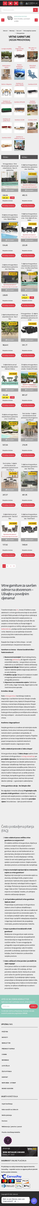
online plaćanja (13, 1160)
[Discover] (25, 1181)
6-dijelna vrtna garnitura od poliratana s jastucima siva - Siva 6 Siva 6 (29, 516)
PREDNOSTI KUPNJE (8, 1049)
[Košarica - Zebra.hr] (16, 3)
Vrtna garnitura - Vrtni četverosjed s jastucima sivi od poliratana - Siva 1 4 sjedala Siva (9, 167)
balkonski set (6, 629)
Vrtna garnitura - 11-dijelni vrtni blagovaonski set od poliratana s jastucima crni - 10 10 (29, 316)
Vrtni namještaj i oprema (29, 30)
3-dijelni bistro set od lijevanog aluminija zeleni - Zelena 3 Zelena (9, 367)
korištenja (9, 1096)
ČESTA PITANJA (7, 1071)
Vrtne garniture (20, 33)
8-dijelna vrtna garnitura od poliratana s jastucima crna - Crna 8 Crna (10, 416)
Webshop (11, 30)
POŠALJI (33, 1006)
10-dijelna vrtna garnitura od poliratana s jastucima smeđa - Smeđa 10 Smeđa (29, 367)
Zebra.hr (5, 30)
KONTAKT (5, 1077)
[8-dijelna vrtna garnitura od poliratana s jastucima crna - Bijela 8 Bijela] (9, 230)
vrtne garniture (10, 696)
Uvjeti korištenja (7, 1104)
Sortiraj (24, 157)
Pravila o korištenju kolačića (11, 1132)
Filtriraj (5, 157)
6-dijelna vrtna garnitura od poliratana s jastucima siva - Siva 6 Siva (29, 167)
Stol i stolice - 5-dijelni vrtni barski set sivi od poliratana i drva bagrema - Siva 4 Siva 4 (29, 416)
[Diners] (8, 1186)
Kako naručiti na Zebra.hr (10, 1109)
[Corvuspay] (11, 1177)
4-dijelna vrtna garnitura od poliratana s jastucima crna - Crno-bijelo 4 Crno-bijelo (29, 217)
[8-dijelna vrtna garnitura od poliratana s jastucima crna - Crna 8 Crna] (9, 429)
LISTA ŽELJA (6, 1066)
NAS (7, 1024)
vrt (17, 610)
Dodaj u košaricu (9, 206)
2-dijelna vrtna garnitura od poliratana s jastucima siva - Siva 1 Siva (10, 267)
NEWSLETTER (6, 1043)
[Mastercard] (4, 1181)
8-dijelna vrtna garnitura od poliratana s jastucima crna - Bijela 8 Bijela (10, 217)
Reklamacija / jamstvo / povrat (12, 1126)
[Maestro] (11, 1181)
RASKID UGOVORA (7, 1088)
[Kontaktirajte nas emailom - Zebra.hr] (10, 3)
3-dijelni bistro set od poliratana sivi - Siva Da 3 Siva (9, 516)
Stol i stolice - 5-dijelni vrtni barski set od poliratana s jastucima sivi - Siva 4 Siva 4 (10, 466)
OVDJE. (25, 1013)
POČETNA (5, 1032)
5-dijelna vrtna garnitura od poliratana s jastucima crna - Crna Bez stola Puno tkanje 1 (29, 267)
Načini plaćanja (7, 1115)
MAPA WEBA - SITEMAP (9, 1083)
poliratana (16, 659)
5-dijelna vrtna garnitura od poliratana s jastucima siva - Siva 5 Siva (29, 466)
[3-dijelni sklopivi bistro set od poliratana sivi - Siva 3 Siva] (9, 329)
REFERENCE (5, 1060)
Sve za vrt (18, 30)
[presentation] (2, 20)
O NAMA (4, 1054)
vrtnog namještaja (28, 756)
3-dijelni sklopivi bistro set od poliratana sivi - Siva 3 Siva (9, 317)
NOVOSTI (5, 1037)
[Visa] (18, 1181)
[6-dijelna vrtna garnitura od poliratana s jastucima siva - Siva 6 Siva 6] (29, 529)
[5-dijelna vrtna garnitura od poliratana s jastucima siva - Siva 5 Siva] (29, 479)
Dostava (4, 1121)
